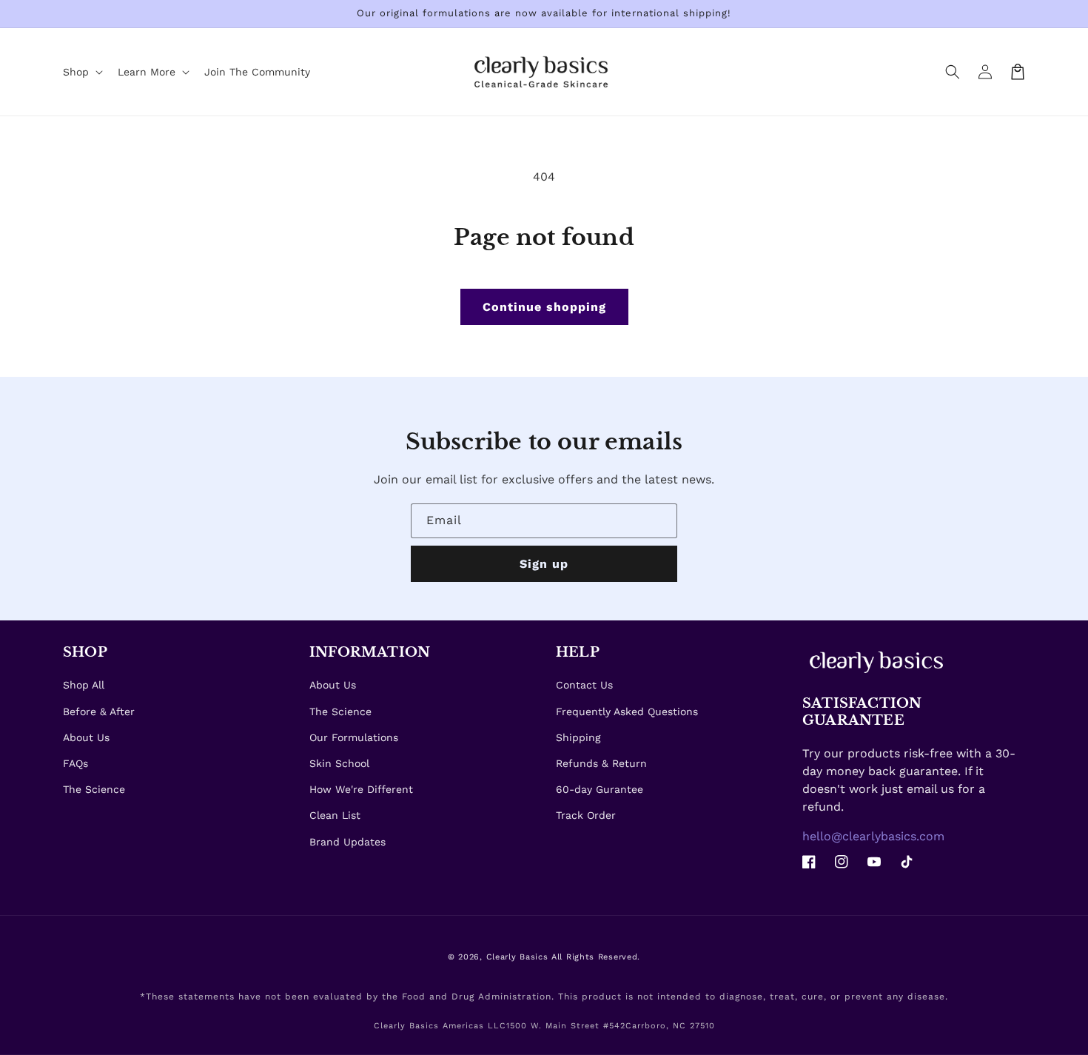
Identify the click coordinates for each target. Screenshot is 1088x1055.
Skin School (339, 763)
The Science (94, 789)
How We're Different (361, 789)
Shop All (83, 685)
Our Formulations (353, 737)
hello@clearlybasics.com (873, 836)
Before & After (99, 711)
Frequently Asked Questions (627, 711)
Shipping (578, 737)
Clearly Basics (517, 957)
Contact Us (584, 685)
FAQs (75, 763)
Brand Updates (347, 842)
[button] (952, 72)
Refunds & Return (601, 763)
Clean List (334, 815)
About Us (86, 737)
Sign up (544, 564)
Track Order (586, 815)
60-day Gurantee (599, 789)
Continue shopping (544, 307)
